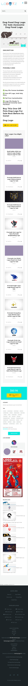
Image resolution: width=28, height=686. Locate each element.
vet (20, 423)
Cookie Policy (14, 599)
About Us (9, 594)
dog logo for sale (6, 418)
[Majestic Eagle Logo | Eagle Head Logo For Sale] (9, 557)
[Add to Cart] (21, 160)
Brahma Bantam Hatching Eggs (14, 664)
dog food (13, 416)
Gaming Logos (9, 611)
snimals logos (12, 423)
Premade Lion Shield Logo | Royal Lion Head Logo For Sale (14, 260)
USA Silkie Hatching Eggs (15, 637)
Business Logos (12, 404)
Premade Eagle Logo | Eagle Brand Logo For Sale (14, 287)
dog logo (18, 416)
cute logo (19, 414)
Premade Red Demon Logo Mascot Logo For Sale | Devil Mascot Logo (14, 369)
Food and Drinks (19, 404)
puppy (14, 421)
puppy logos (5, 423)
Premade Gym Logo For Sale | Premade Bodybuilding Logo (14, 234)
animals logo (5, 412)
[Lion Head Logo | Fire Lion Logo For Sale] (9, 527)
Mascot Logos (20, 611)
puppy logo (19, 421)
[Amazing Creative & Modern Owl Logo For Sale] (9, 505)
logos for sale (12, 420)
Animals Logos (6, 404)
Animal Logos (9, 609)
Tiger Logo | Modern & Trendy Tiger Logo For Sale (12, 522)
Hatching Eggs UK (17, 653)
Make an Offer (14, 433)
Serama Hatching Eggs (14, 667)
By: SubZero (8, 160)
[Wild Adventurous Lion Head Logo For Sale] (9, 537)
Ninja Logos (14, 622)
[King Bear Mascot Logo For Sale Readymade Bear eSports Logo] (9, 547)
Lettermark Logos (19, 617)
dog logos (13, 418)
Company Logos (20, 609)
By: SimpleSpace (9, 186)
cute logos (5, 416)
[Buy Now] (19, 160)
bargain (11, 412)
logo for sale (5, 420)
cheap (9, 414)
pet (21, 420)
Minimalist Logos (7, 614)
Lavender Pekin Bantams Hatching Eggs (14, 657)
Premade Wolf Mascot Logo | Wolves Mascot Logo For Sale (14, 179)
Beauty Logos (8, 617)
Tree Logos (9, 619)
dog (9, 416)
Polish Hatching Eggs (14, 659)
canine (5, 414)
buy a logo (22, 412)
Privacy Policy (19, 597)
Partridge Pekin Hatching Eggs (14, 662)
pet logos (9, 421)
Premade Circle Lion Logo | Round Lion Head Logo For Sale (14, 342)
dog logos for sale (19, 418)
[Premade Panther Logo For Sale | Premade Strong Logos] (9, 515)
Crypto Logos (19, 619)
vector (17, 423)
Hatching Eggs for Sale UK (9, 640)
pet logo (4, 421)
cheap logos (14, 414)
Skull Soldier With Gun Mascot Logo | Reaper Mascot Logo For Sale (14, 153)
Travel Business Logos (20, 614)
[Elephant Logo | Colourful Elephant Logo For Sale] (9, 567)
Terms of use (9, 597)
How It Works (18, 594)
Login (19, 3)
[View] (18, 160)
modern (17, 420)
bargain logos (16, 412)
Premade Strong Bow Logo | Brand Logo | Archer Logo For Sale (14, 314)
